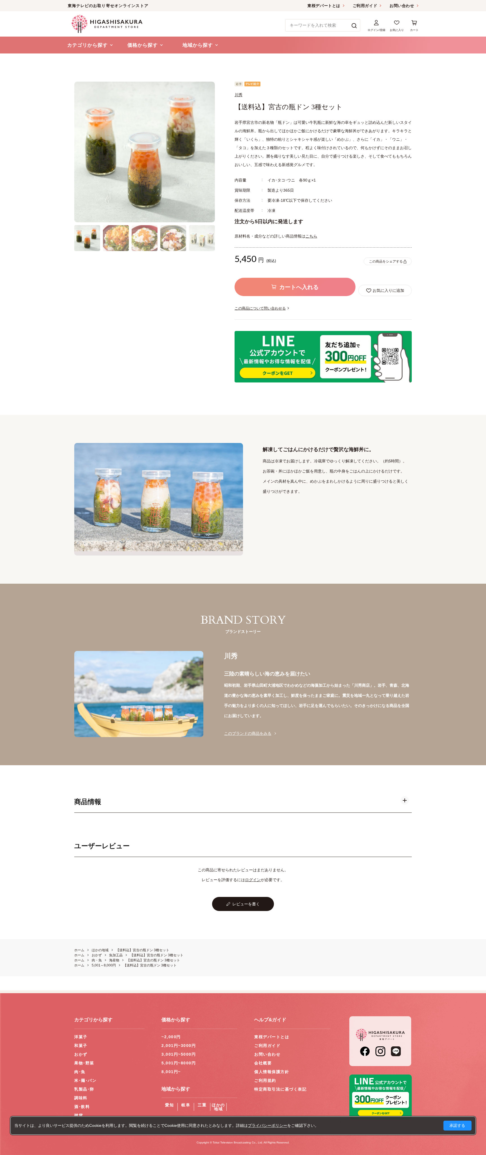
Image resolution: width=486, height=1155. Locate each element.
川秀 (238, 95)
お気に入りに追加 (388, 290)
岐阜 (185, 1105)
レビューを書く (246, 904)
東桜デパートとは (323, 5)
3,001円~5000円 (178, 1054)
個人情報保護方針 (271, 1071)
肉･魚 (80, 1071)
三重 (202, 1105)
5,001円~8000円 (178, 1063)
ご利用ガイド (365, 5)
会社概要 (263, 1063)
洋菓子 (80, 1037)
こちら (311, 236)
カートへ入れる (299, 287)
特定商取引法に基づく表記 (280, 1089)
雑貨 (78, 1115)
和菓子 (80, 1045)
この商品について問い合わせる (260, 308)
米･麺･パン (85, 1080)
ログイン (253, 880)
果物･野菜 (84, 1063)
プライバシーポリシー (267, 1125)
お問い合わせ (402, 5)
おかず (80, 1054)
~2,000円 (171, 1037)
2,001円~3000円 (178, 1045)
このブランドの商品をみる (247, 733)
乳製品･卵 (84, 1089)
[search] (354, 25)
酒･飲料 (82, 1106)
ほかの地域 (218, 1107)
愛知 (169, 1105)
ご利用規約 (265, 1080)
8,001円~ (171, 1071)
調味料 (80, 1098)
